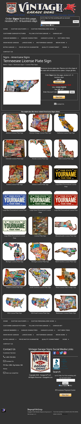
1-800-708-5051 (10, 357)
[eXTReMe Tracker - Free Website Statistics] (4, 411)
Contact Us (60, 104)
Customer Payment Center (66, 390)
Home (5, 369)
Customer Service (9, 353)
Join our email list (12, 373)
